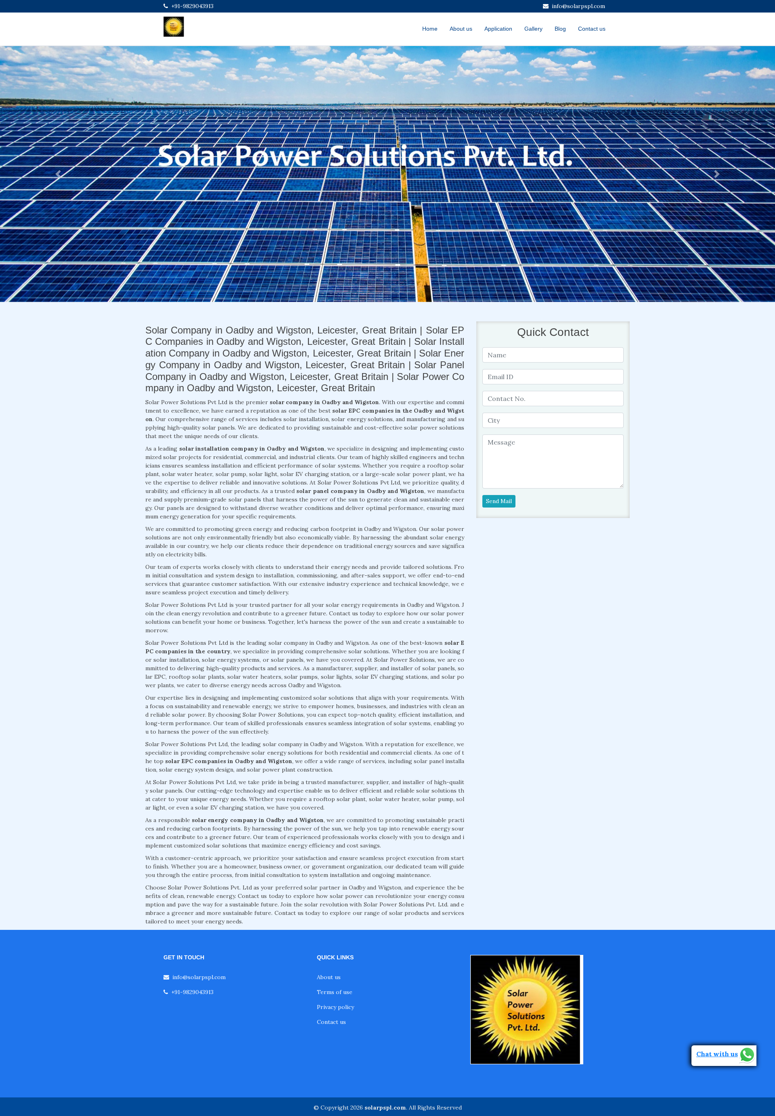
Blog (560, 28)
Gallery (533, 28)
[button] (58, 174)
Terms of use (334, 992)
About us (461, 28)
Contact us (591, 28)
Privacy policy (335, 1007)
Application (498, 28)
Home (430, 28)
